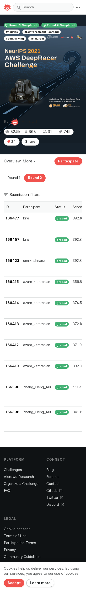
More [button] (28, 161)
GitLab (52, 490)
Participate (68, 161)
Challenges (13, 470)
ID (7, 207)
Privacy (10, 550)
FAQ (7, 490)
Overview (12, 161)
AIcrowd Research (19, 477)
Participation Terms (20, 543)
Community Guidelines (22, 557)
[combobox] (43, 7)
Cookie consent (17, 529)
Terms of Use (15, 536)
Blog (50, 470)
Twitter (52, 497)
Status (60, 207)
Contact (53, 484)
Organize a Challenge (21, 484)
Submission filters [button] (25, 194)
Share (30, 141)
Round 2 (35, 178)
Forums (52, 477)
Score (77, 207)
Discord (52, 504)
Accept (14, 583)
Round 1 (14, 178)
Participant (32, 207)
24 (13, 141)
